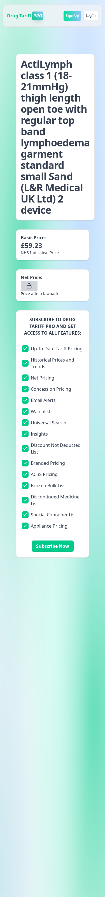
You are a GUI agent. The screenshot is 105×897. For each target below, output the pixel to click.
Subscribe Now (52, 546)
